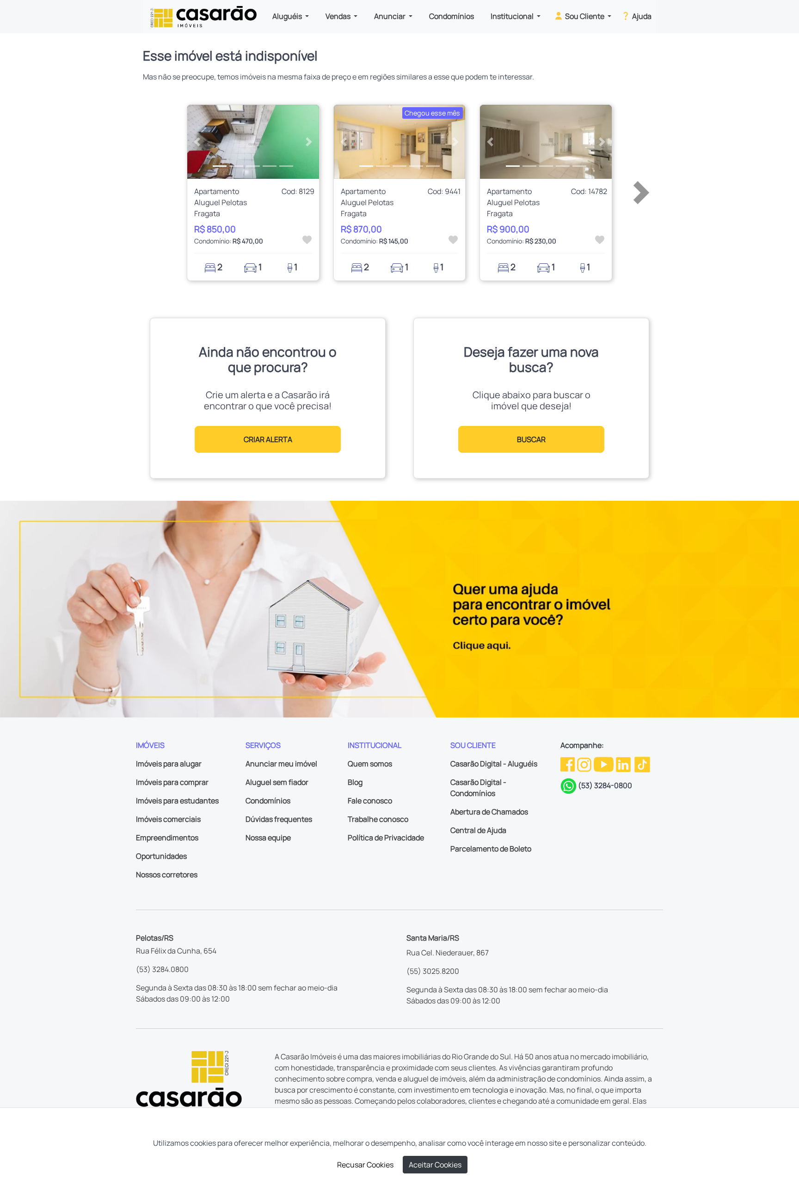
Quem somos (370, 764)
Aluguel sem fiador (277, 782)
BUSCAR (531, 439)
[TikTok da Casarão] (642, 764)
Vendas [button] (339, 16)
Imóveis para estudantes (177, 801)
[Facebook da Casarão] (568, 764)
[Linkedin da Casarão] (624, 764)
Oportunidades (161, 856)
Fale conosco (370, 801)
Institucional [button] (513, 16)
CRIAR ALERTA (268, 439)
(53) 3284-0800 (605, 785)
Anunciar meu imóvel (281, 764)
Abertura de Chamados (489, 812)
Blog (355, 782)
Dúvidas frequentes (279, 819)
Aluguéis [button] (287, 16)
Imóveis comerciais (168, 819)
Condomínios (451, 16)
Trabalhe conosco (378, 819)
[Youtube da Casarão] (604, 764)
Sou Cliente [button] (585, 16)
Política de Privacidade (386, 837)
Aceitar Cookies (435, 1165)
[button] (197, 142)
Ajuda (641, 16)
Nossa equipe (268, 837)
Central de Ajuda (478, 830)
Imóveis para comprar (172, 782)
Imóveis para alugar (169, 764)
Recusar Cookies (365, 1165)
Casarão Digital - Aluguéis (493, 764)
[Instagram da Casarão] (585, 764)
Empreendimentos (167, 837)
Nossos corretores (166, 874)
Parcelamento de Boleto (490, 849)
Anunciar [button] (390, 16)
